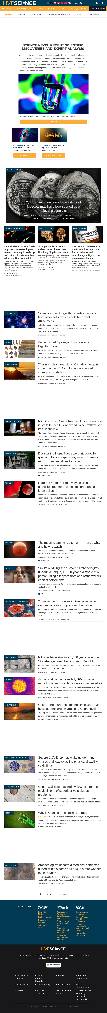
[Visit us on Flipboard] (62, 3)
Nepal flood (21, 14)
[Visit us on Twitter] (51, 3)
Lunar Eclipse (36, 14)
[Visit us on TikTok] (65, 3)
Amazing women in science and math (63, 923)
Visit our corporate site (57, 958)
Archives (65, 894)
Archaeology (22, 8)
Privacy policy (22, 985)
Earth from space (44, 917)
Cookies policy (43, 985)
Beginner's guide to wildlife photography (82, 919)
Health (32, 8)
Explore (84, 8)
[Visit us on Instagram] (55, 3)
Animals (10, 8)
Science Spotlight (53, 155)
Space (63, 8)
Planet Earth (52, 8)
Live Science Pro (95, 14)
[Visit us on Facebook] (48, 3)
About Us (60, 976)
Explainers (25, 155)
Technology (73, 8)
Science (41, 8)
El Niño (79, 14)
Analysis (53, 122)
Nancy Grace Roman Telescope (59, 14)
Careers (19, 991)
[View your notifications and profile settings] (97, 3)
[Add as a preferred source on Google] (53, 965)
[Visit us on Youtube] (58, 3)
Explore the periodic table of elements (63, 930)
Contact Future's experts (39, 978)
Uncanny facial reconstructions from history (62, 937)
